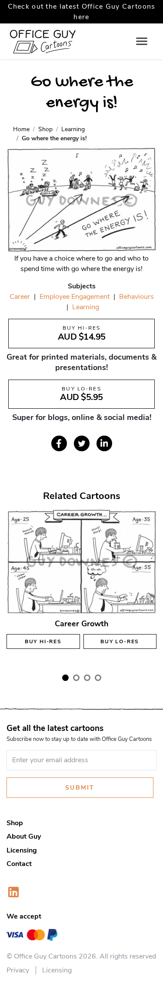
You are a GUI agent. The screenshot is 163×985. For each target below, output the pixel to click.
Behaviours (136, 296)
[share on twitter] (82, 443)
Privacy (18, 970)
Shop (15, 823)
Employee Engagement (75, 296)
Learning (85, 307)
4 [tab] (98, 677)
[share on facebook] (59, 443)
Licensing (22, 850)
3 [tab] (87, 677)
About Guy (24, 836)
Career (20, 296)
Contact (19, 864)
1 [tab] (65, 677)
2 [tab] (76, 677)
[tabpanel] (81, 586)
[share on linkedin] (104, 443)
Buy (43, 641)
